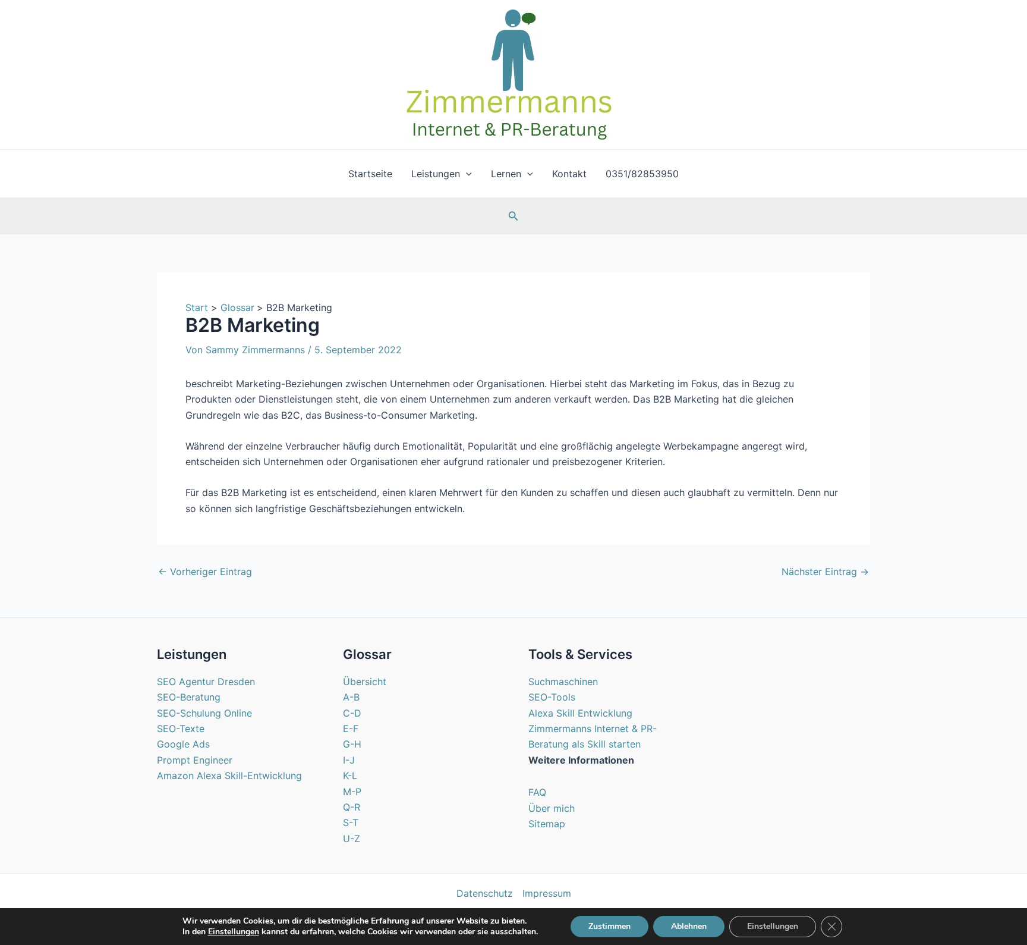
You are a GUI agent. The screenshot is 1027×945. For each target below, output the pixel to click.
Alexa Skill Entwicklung (580, 713)
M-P (352, 792)
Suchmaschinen (563, 681)
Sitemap (546, 824)
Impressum (546, 893)
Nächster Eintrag (825, 571)
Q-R (351, 807)
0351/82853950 (642, 174)
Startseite (370, 174)
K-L (350, 775)
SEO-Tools (551, 697)
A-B (351, 697)
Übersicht (364, 681)
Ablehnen (689, 926)
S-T (350, 822)
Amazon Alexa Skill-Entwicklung (229, 775)
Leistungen (435, 174)
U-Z (351, 838)
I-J (349, 760)
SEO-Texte (180, 728)
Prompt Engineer (194, 760)
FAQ (537, 792)
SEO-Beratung (188, 697)
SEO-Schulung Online (204, 713)
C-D (352, 713)
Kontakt (569, 174)
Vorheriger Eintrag (205, 571)
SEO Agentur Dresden (206, 681)
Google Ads (183, 744)
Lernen (506, 174)
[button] (466, 173)
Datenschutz (484, 893)
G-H (352, 744)
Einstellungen (233, 932)
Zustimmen (609, 926)
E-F (350, 728)
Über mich (551, 808)
